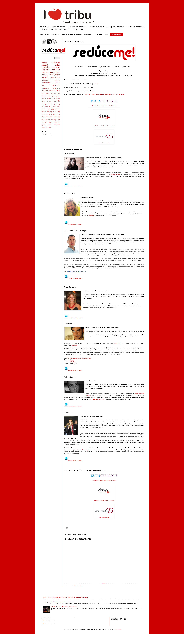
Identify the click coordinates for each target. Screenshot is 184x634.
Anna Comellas (52, 95)
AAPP (47, 93)
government (45, 80)
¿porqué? (57, 92)
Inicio (104, 583)
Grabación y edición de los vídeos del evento (104, 125)
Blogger (118, 629)
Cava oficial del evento (104, 142)
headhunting (45, 88)
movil (43, 124)
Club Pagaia (91, 215)
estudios (51, 79)
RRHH (52, 109)
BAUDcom (117, 343)
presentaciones (46, 82)
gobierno (57, 87)
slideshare (44, 125)
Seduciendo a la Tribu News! (93, 34)
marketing (45, 76)
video (58, 67)
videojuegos (45, 127)
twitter (51, 92)
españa (58, 119)
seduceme (45, 72)
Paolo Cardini (55, 108)
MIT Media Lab (46, 106)
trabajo (58, 125)
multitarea (56, 88)
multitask (45, 90)
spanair (52, 125)
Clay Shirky (50, 84)
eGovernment (57, 117)
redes (58, 69)
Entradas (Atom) (79, 586)
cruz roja (57, 116)
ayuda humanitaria (47, 116)
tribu (53, 69)
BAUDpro (74, 345)
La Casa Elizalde (115, 174)
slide (58, 90)
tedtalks (46, 67)
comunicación (56, 85)
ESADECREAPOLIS (89, 94)
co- (43, 85)
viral (50, 127)
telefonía (45, 92)
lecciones (57, 80)
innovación (45, 69)
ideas (53, 67)
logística (44, 122)
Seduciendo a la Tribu (98, 399)
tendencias (45, 71)
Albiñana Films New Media (103, 94)
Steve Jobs (52, 114)
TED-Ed (58, 114)
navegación (52, 90)
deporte (44, 117)
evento (58, 79)
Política (44, 109)
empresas (48, 119)
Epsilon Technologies (83, 450)
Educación (57, 76)
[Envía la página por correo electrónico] (67, 528)
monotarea (57, 122)
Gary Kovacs (51, 100)
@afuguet (71, 360)
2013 (43, 93)
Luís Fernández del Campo (49, 104)
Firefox (57, 84)
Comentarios (48, 624)
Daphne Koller (51, 98)
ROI (49, 109)
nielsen (49, 124)
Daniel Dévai (51, 96)
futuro (58, 72)
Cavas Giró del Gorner (118, 94)
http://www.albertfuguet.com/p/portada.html (79, 358)
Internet (44, 74)
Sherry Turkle (47, 112)
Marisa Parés (46, 108)
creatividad (45, 87)
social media (51, 65)
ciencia (44, 79)
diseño (49, 117)
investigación (52, 121)
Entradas (47, 621)
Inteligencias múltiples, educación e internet (58, 602)
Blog (41, 34)
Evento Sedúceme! (116, 34)
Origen (47, 34)
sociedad (52, 72)
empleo (43, 119)
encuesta (53, 119)
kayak (58, 121)
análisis (44, 77)
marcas (51, 122)
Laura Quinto (56, 103)
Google (58, 100)
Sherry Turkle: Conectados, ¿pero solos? (64, 606)
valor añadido (54, 74)
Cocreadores (55, 34)
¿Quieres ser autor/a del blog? (72, 34)
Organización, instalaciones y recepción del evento (104, 105)
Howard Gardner (46, 101)
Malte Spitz (56, 106)
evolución (56, 71)
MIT (59, 104)
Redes (106, 34)
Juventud (50, 103)
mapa (96, 84)
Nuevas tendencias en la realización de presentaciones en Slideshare (65, 597)
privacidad (57, 124)
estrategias (45, 121)
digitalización (55, 77)
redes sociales (51, 63)
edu (52, 87)
